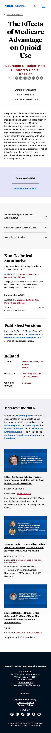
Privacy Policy (25, 705)
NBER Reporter (12, 425)
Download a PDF (25, 178)
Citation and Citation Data (20, 227)
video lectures (32, 435)
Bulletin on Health (13, 428)
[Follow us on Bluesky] (22, 714)
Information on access (25, 188)
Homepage (25, 694)
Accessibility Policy (25, 700)
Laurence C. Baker (20, 66)
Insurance (26, 383)
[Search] (35, 6)
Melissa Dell (24, 560)
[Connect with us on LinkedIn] (17, 714)
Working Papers (15, 14)
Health (25, 367)
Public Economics (30, 377)
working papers (25, 416)
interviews (9, 438)
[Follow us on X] (12, 714)
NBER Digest (32, 425)
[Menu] (44, 6)
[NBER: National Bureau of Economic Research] (15, 6)
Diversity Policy (25, 702)
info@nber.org (25, 682)
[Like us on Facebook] (33, 714)
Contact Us (25, 671)
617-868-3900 (25, 680)
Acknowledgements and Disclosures (18, 216)
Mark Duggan (24, 493)
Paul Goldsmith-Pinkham (29, 633)
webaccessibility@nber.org (25, 685)
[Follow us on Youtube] (39, 714)
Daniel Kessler (19, 277)
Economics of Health (31, 374)
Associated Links (14, 237)
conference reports (14, 435)
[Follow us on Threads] (28, 714)
